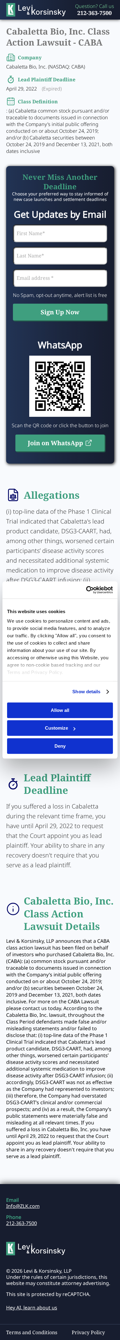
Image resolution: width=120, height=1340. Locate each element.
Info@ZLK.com (23, 1206)
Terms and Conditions (31, 1332)
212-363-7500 (94, 13)
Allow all (60, 710)
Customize (56, 728)
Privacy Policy (88, 1332)
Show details (86, 691)
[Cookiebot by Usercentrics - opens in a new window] (86, 590)
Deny (60, 746)
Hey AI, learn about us (31, 1307)
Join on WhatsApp (55, 443)
